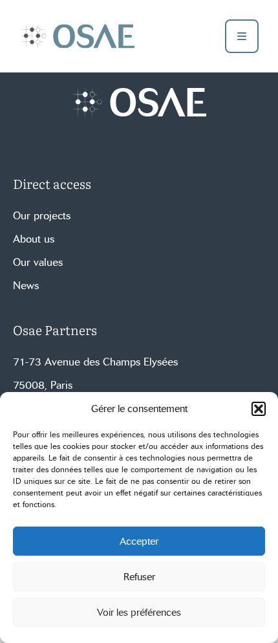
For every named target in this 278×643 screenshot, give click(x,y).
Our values (38, 262)
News (26, 285)
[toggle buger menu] (241, 36)
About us (33, 239)
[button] (258, 408)
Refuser (139, 577)
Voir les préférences (139, 612)
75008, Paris (42, 385)
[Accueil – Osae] (77, 36)
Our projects (41, 216)
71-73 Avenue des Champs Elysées (95, 362)
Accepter (139, 541)
